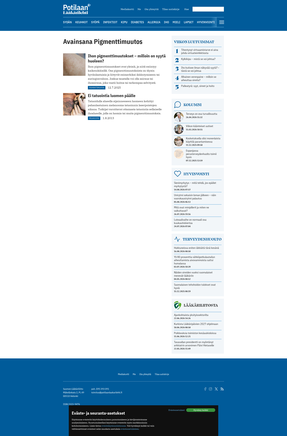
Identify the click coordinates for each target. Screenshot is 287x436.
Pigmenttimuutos (96, 87)
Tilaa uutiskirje (171, 9)
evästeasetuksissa (130, 429)
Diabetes (137, 22)
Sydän (67, 22)
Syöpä (95, 22)
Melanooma (94, 118)
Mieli (176, 22)
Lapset (188, 22)
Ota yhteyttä (152, 9)
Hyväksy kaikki (200, 410)
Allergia (154, 22)
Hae (186, 9)
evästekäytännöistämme (113, 425)
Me (139, 9)
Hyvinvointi (206, 22)
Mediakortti (127, 9)
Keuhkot (81, 22)
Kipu (124, 22)
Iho (166, 22)
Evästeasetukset (176, 410)
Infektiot (110, 22)
